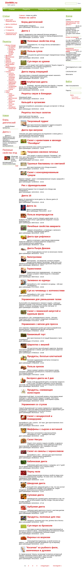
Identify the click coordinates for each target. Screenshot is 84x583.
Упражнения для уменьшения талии (41, 299)
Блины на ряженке (72, 37)
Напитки (8, 61)
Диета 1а (31, 206)
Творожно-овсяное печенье (42, 152)
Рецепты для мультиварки (10, 63)
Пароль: (68, 90)
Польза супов (34, 51)
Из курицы (12, 46)
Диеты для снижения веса (11, 20)
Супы (7, 92)
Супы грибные (11, 94)
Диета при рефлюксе (39, 236)
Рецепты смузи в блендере (36, 93)
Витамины (9, 27)
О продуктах (10, 30)
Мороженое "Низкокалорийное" (72, 49)
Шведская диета (36, 483)
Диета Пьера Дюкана (38, 248)
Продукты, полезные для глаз (43, 517)
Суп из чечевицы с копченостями (46, 290)
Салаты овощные (12, 73)
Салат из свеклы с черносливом (45, 451)
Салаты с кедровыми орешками (12, 82)
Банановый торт (36, 334)
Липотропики (34, 257)
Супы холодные (12, 106)
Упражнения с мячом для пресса (39, 324)
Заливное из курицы (38, 280)
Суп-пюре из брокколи (39, 525)
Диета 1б (26, 195)
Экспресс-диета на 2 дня (40, 378)
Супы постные (11, 103)
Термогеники (34, 268)
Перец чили (33, 471)
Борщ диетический (32, 22)
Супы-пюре (12, 108)
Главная (22, 15)
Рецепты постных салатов (36, 112)
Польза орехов (35, 366)
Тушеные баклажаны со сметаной (46, 163)
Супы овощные (12, 100)
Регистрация (75, 97)
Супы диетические (13, 97)
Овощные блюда (12, 50)
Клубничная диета (37, 82)
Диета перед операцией (34, 71)
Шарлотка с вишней (38, 344)
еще (16, 166)
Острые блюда (11, 53)
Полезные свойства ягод (41, 41)
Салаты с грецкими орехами (12, 77)
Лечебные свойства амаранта (43, 226)
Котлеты (11, 48)
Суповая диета (35, 495)
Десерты (8, 55)
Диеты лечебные (11, 24)
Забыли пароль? (76, 98)
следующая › (45, 566)
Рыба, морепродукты (11, 66)
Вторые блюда (11, 45)
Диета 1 (25, 31)
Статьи (12, 9)
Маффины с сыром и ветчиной (44, 429)
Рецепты (26, 9)
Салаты (8, 71)
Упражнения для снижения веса (11, 33)
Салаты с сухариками (12, 85)
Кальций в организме (33, 102)
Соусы (8, 91)
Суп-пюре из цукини (38, 61)
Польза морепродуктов (40, 214)
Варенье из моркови (38, 537)
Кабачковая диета (37, 461)
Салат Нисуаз (34, 439)
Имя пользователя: (72, 85)
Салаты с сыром (12, 88)
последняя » (57, 566)
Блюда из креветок (12, 69)
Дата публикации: (25, 27)
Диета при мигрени (32, 130)
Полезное (69, 9)
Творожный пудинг (37, 121)
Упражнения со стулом (34, 404)
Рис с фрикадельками (33, 185)
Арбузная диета (36, 506)
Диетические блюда (10, 57)
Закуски (8, 60)
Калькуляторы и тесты (47, 9)
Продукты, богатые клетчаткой (44, 356)
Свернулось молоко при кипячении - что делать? (72, 23)
